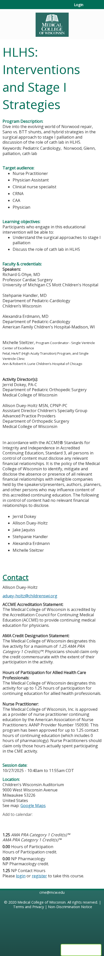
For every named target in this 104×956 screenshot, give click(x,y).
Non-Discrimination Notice (70, 906)
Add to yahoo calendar (19, 822)
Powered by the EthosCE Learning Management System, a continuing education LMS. (81, 950)
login (20, 876)
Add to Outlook (42, 822)
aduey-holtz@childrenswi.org (30, 596)
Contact (16, 577)
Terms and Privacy (28, 906)
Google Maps (33, 805)
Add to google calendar (8, 822)
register (39, 876)
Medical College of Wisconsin (41, 902)
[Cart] (89, 7)
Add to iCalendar (30, 822)
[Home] (52, 23)
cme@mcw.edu (52, 892)
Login (78, 5)
